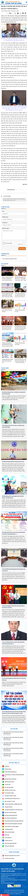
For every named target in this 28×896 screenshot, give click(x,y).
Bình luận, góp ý (6, 228)
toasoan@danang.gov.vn (9, 883)
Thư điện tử (5, 222)
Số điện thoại (5, 217)
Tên (3, 211)
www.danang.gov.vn (14, 892)
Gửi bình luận (22, 248)
